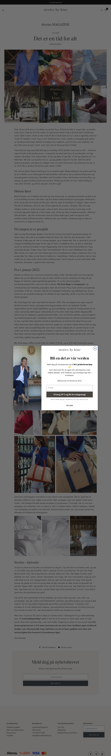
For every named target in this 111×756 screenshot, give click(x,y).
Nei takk (69, 405)
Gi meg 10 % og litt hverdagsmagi (70, 394)
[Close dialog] (95, 348)
